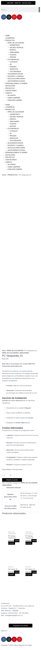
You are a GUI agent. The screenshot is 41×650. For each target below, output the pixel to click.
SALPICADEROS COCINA (16, 81)
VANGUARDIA (14, 52)
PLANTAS (13, 55)
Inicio (4, 350)
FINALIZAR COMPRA (15, 100)
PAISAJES (13, 67)
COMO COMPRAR (14, 98)
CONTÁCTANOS (11, 90)
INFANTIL (13, 50)
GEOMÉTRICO (15, 45)
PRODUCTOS (10, 40)
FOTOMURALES (13, 59)
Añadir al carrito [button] (13, 542)
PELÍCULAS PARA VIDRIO (16, 78)
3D (11, 64)
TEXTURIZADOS (15, 71)
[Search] (39, 9)
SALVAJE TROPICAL (17, 47)
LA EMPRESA (10, 38)
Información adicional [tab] (13, 487)
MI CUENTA (12, 95)
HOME (7, 35)
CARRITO (8, 93)
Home (4, 175)
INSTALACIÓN (10, 86)
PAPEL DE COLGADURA (16, 43)
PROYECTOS (10, 88)
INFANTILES (14, 69)
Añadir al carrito (12, 480)
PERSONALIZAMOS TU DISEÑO (16, 83)
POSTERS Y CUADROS (16, 76)
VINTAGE (13, 57)
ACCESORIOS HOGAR (15, 74)
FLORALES (13, 62)
